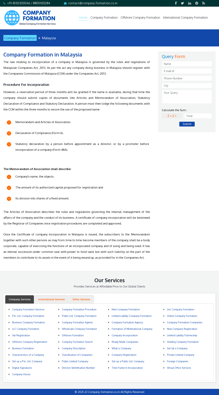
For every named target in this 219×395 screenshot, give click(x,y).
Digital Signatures (22, 367)
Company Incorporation (125, 335)
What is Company (121, 348)
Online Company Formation (182, 315)
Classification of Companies (77, 354)
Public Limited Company (75, 361)
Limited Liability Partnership (182, 335)
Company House (21, 374)
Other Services (81, 299)
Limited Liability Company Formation (132, 315)
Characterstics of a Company (28, 354)
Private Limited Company (180, 354)
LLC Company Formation (25, 328)
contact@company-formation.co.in (92, 3)
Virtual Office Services (179, 367)
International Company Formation (185, 17)
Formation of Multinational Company (132, 328)
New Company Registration (182, 328)
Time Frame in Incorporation (127, 367)
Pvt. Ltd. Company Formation (28, 315)
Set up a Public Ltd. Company (128, 361)
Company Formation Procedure (79, 309)
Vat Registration (21, 335)
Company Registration (124, 354)
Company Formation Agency (127, 322)
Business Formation (23, 348)
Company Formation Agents (77, 322)
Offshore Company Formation (140, 17)
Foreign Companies (177, 361)
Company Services (19, 299)
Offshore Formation (73, 335)
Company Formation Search (77, 341)
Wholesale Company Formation (79, 328)
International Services (51, 299)
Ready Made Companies (125, 341)
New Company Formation (126, 309)
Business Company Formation (28, 322)
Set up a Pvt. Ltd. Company (27, 361)
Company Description (74, 348)
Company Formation (104, 17)
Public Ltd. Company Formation (79, 315)
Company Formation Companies (184, 322)
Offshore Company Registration (29, 341)
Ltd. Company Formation (180, 309)
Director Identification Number (78, 367)
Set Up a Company (177, 348)
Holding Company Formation (183, 341)
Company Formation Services (28, 309)
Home (83, 17)
